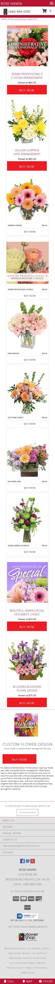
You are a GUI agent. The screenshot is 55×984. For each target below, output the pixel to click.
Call (10, 981)
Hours (47, 981)
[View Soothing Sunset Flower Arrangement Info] (27, 391)
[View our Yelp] (32, 862)
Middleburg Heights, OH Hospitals (27, 953)
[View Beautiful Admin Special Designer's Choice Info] (27, 582)
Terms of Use (27, 972)
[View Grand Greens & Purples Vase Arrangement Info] (27, 519)
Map (28, 981)
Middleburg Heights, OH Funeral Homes (26, 948)
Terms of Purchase (36, 968)
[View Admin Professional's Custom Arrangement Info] (27, 46)
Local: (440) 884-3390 (27, 884)
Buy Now (26, 90)
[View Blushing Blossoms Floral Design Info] (27, 658)
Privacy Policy (15, 968)
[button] (46, 12)
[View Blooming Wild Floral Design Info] (27, 455)
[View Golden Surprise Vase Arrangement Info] (27, 122)
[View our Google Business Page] (27, 862)
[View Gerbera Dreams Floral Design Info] (27, 198)
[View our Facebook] (22, 862)
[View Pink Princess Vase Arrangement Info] (27, 327)
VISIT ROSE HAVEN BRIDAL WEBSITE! (27, 926)
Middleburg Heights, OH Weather (27, 958)
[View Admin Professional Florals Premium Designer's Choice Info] (27, 262)
